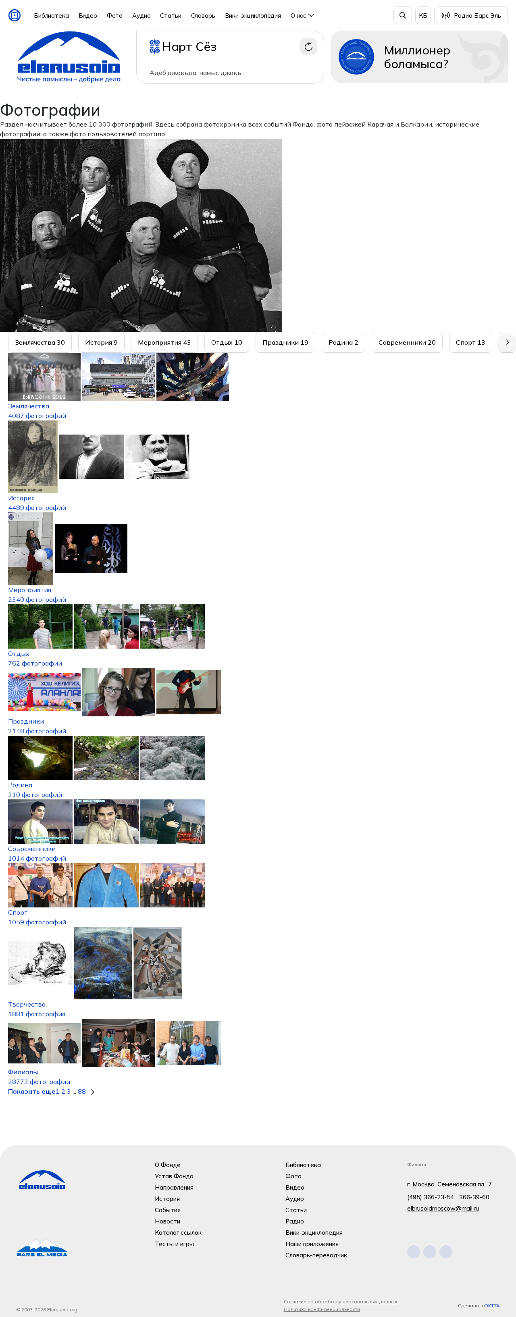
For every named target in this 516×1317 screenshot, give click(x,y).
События (168, 1210)
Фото (115, 15)
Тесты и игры (174, 1244)
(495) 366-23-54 (430, 1197)
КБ (423, 15)
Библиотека (51, 15)
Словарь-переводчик (316, 1255)
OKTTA (492, 1305)
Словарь (203, 15)
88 (82, 1091)
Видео (88, 15)
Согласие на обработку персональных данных (340, 1301)
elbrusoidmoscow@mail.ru (443, 1208)
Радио (294, 1221)
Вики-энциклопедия (253, 15)
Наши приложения (312, 1244)
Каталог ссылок (178, 1232)
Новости (167, 1221)
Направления (174, 1187)
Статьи (170, 15)
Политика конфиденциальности (322, 1309)
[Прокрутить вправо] (507, 342)
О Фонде (168, 1165)
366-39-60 (474, 1197)
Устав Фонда (174, 1176)
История (167, 1199)
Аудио (141, 15)
